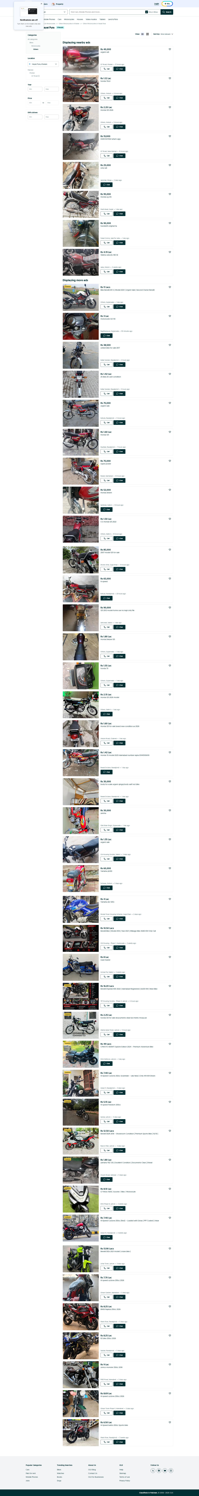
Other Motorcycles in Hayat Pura (94, 24)
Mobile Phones (49, 19)
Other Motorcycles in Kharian (69, 24)
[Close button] (41, 3)
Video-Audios (91, 19)
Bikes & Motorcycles (48, 24)
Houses (80, 19)
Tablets (102, 19)
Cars (59, 19)
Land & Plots (113, 19)
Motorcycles (69, 19)
